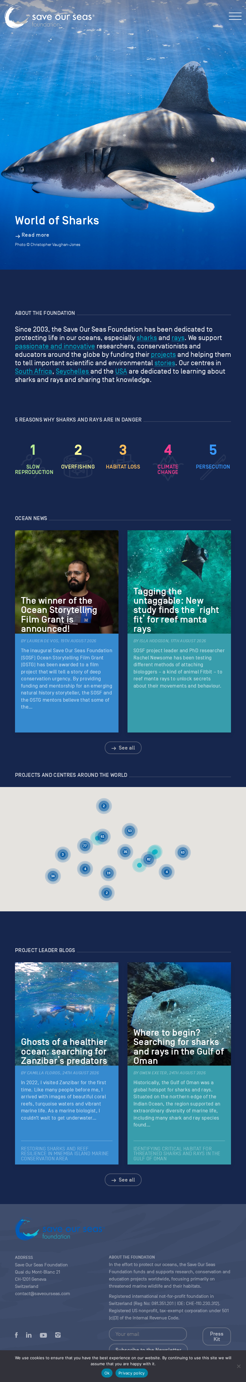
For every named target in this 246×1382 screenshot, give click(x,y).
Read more (36, 235)
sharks (146, 338)
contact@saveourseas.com (42, 1293)
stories (164, 363)
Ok (107, 1373)
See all (126, 747)
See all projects (126, 849)
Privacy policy (131, 1373)
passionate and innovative (55, 346)
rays (178, 338)
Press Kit (217, 1336)
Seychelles (73, 371)
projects (163, 354)
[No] (239, 1366)
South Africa (33, 371)
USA (121, 371)
